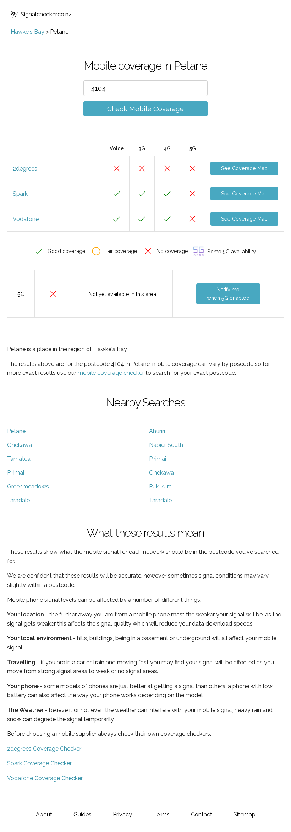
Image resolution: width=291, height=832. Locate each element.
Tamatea (19, 458)
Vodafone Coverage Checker (45, 778)
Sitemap (245, 814)
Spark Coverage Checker (39, 763)
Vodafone (26, 219)
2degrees (25, 168)
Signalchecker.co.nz (46, 14)
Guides (82, 814)
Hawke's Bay (27, 31)
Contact (201, 814)
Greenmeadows (28, 486)
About (44, 814)
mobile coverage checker (111, 372)
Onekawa (19, 445)
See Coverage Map (244, 168)
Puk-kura (160, 486)
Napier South (166, 445)
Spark (20, 193)
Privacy (122, 814)
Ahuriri (157, 431)
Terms (161, 814)
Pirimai (157, 458)
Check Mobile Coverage (145, 109)
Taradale (18, 500)
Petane (16, 431)
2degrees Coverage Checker (44, 748)
